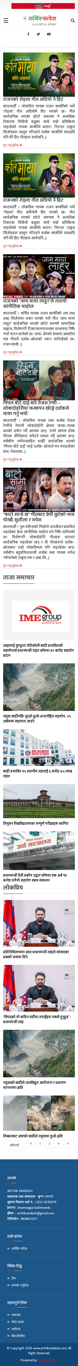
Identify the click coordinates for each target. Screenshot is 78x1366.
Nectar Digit (48, 1360)
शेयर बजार (17, 1322)
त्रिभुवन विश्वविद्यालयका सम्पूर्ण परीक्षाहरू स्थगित (35, 824)
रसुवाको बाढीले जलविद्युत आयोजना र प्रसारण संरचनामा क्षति (34, 1085)
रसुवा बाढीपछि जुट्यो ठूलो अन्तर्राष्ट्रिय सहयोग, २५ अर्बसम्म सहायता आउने (37, 719)
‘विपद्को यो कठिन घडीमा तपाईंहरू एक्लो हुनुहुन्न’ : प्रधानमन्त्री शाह (37, 1019)
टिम (13, 1278)
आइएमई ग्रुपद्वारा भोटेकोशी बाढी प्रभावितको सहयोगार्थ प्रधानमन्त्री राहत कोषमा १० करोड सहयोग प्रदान (38, 651)
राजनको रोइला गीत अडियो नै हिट (33, 99)
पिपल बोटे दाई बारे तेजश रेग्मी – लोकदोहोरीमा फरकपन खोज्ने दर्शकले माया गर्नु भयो (36, 408)
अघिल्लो (14, 1145)
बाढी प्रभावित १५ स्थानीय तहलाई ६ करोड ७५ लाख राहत (37, 774)
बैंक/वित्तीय (18, 1336)
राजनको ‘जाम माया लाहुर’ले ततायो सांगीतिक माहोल (35, 303)
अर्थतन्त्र (15, 1329)
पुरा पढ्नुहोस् (11, 145)
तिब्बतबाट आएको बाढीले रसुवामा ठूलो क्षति (33, 1136)
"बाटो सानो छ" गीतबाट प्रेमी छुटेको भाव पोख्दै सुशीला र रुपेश (38, 517)
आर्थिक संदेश (19, 1248)
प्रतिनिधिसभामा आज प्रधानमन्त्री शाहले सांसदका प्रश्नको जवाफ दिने (36, 954)
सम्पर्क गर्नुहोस (19, 1285)
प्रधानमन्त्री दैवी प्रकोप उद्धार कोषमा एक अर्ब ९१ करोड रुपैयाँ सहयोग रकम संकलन (35, 878)
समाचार (16, 1315)
